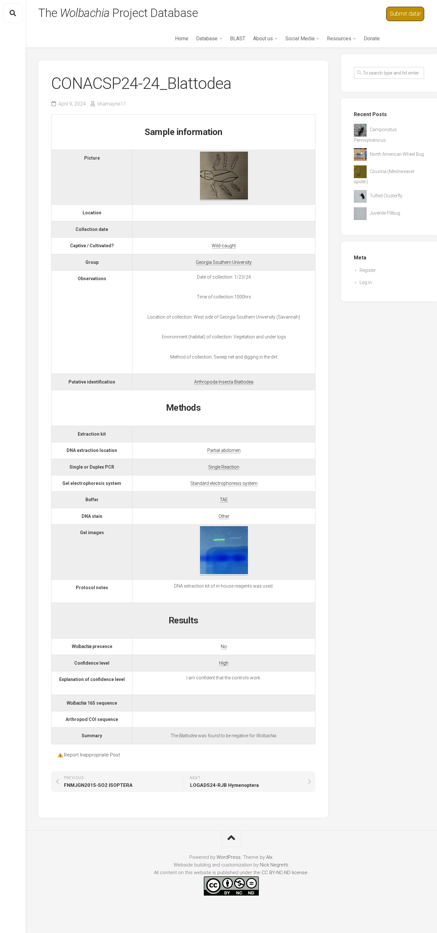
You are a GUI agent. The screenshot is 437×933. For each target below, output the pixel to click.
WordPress (229, 857)
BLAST (237, 39)
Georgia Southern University (224, 262)
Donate (372, 39)
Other (224, 516)
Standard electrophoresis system (224, 483)
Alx (269, 857)
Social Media (299, 39)
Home (181, 39)
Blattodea (243, 381)
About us (263, 39)
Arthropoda (206, 381)
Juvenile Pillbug (385, 213)
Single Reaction (223, 467)
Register (368, 270)
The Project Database (118, 13)
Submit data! (405, 13)
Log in (366, 282)
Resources (339, 39)
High (223, 663)
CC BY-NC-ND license (284, 872)
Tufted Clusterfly (386, 195)
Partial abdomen (224, 450)
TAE (224, 499)
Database (207, 39)
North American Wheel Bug (397, 154)
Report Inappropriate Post (92, 755)
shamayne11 (111, 104)
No (224, 646)
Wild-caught (224, 245)
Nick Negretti (274, 865)
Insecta (226, 381)
